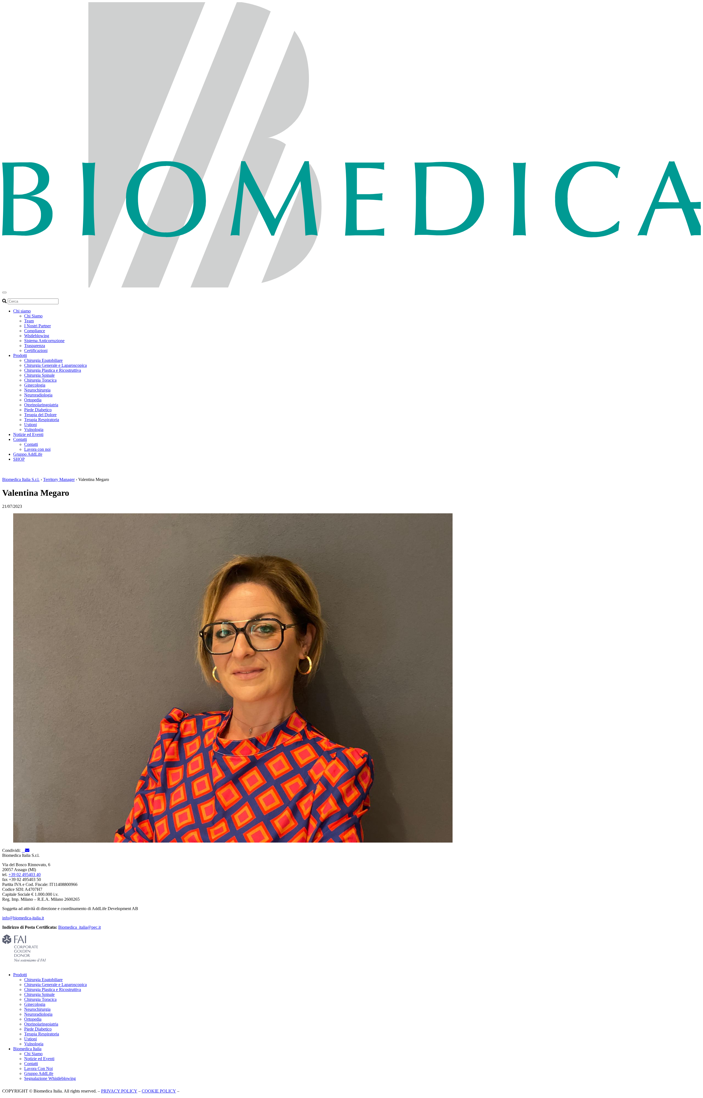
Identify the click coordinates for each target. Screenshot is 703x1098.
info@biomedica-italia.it (23, 918)
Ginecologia (34, 385)
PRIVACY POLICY (119, 1091)
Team (29, 321)
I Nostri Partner (37, 325)
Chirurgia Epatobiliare (43, 360)
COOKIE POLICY (159, 1091)
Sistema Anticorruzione (44, 340)
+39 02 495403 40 (25, 874)
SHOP (19, 459)
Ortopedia (32, 400)
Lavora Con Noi (38, 1068)
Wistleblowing (36, 335)
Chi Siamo (33, 316)
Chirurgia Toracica (40, 380)
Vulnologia (33, 429)
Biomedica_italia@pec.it (79, 927)
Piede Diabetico (38, 409)
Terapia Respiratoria (41, 419)
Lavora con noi (37, 449)
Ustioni (30, 424)
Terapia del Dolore (40, 414)
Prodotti (20, 355)
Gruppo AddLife (27, 454)
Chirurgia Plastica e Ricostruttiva (52, 370)
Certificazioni (36, 350)
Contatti (20, 439)
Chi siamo (22, 311)
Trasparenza (34, 345)
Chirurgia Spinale (39, 375)
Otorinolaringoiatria (41, 404)
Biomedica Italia (27, 1048)
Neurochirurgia (37, 390)
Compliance (34, 330)
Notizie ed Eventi (28, 434)
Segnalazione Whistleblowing (50, 1078)
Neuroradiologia (38, 395)
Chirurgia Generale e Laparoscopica (55, 365)
